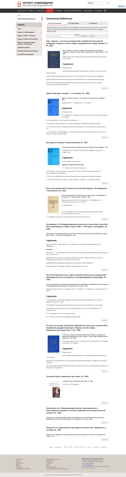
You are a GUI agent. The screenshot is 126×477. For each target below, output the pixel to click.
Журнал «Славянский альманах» (28, 39)
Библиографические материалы (28, 51)
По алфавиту (93, 23)
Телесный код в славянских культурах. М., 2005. (67, 376)
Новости (31, 10)
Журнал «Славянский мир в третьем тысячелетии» (26, 43)
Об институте (22, 10)
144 (65, 447)
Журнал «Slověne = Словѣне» (27, 35)
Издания (50, 10)
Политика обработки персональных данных (57, 468)
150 (83, 447)
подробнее (104, 88)
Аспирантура (49, 461)
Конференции (40, 10)
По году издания (73, 23)
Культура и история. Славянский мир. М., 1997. (67, 142)
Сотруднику (98, 10)
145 (68, 447)
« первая (51, 447)
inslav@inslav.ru (89, 465)
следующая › (96, 447)
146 (71, 447)
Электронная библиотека (26, 19)
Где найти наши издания (25, 54)
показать (77, 34)
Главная (19, 15)
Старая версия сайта (51, 466)
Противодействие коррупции (23, 468)
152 (89, 447)
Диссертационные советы (73, 10)
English (105, 11)
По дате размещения (54, 23)
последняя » (103, 447)
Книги (19, 29)
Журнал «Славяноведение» (26, 32)
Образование (88, 10)
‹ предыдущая (57, 447)
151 (86, 447)
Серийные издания (24, 47)
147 (74, 447)
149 (80, 447)
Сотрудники (58, 10)
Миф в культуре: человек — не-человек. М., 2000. (68, 93)
